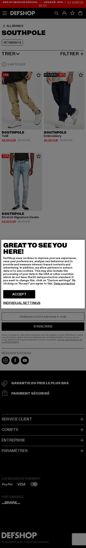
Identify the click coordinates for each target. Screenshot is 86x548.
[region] (43, 274)
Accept (19, 294)
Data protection (64, 283)
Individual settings (21, 303)
